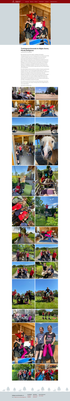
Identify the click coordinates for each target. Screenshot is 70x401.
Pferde (36, 1)
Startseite (27, 1)
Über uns (31, 1)
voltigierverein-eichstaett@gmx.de (20, 397)
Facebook (29, 397)
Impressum (35, 397)
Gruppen (46, 1)
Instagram (29, 395)
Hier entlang (41, 395)
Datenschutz (35, 395)
